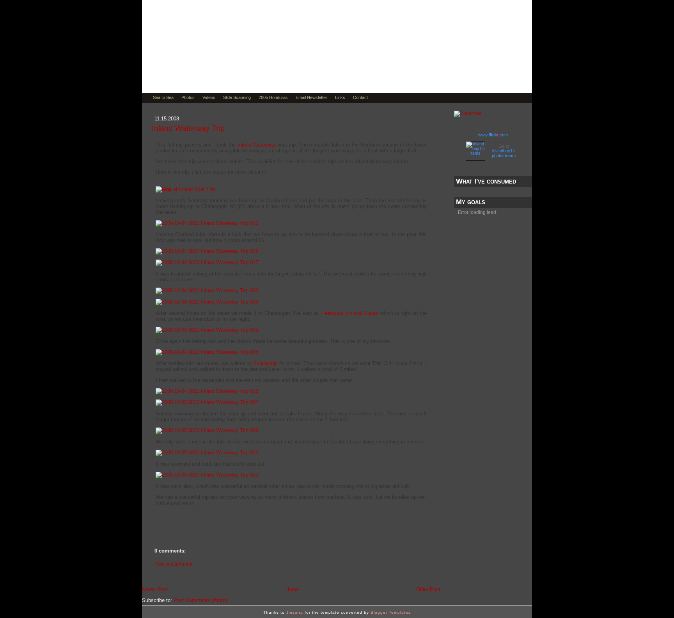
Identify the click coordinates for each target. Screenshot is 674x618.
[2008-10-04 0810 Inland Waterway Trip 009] (207, 251)
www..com (493, 134)
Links (340, 97)
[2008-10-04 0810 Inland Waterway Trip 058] (207, 391)
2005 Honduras (273, 97)
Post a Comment (173, 564)
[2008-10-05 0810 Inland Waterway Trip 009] (207, 430)
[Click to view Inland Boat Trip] (185, 189)
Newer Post (155, 589)
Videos (208, 97)
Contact (360, 97)
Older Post (428, 589)
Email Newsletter (311, 97)
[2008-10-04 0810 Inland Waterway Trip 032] (207, 330)
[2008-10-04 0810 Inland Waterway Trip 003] (207, 223)
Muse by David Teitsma (237, 67)
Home (292, 589)
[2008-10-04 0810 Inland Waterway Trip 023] (207, 290)
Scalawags (265, 363)
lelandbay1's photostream (504, 153)
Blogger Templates (391, 612)
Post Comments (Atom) (200, 600)
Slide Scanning (237, 97)
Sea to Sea (163, 97)
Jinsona (294, 612)
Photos (188, 97)
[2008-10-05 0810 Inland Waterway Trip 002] (207, 402)
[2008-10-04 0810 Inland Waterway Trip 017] (207, 262)
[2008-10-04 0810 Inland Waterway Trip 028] (207, 302)
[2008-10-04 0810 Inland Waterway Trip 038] (207, 352)
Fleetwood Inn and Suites (349, 313)
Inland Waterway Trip (188, 128)
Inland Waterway (256, 145)
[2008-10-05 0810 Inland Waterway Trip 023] (207, 475)
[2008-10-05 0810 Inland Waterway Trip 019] (207, 453)
